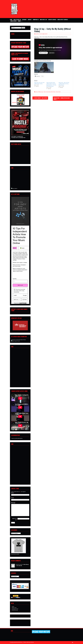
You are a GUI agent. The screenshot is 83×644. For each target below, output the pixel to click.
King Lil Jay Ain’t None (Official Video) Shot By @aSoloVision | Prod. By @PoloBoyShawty (51, 84)
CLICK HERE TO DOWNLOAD (17, 136)
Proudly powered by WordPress (16, 642)
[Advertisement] (21, 178)
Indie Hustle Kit (43, 19)
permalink (59, 91)
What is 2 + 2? (14, 519)
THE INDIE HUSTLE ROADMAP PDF (18, 137)
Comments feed (15, 608)
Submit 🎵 (20, 21)
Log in (13, 606)
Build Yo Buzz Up (17, 19)
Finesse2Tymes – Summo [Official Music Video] (62, 98)
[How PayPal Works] (20, 585)
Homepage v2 (36, 19)
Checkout (24, 19)
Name (13, 492)
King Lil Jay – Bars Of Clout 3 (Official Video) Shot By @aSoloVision (64, 84)
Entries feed (14, 607)
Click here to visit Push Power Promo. (18, 339)
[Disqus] (52, 118)
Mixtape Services (52, 19)
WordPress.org (15, 610)
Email (12, 497)
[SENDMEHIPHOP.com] (14, 8)
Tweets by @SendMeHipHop (16, 438)
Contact (30, 19)
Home (11, 19)
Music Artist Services (63, 19)
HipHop (36, 91)
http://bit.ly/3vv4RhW (15, 554)
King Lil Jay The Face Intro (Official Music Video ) (39, 83)
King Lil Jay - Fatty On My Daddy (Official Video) (47, 91)
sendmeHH (45, 33)
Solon (27, 642)
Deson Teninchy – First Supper (40, 98)
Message (13, 502)
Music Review (13, 21)
